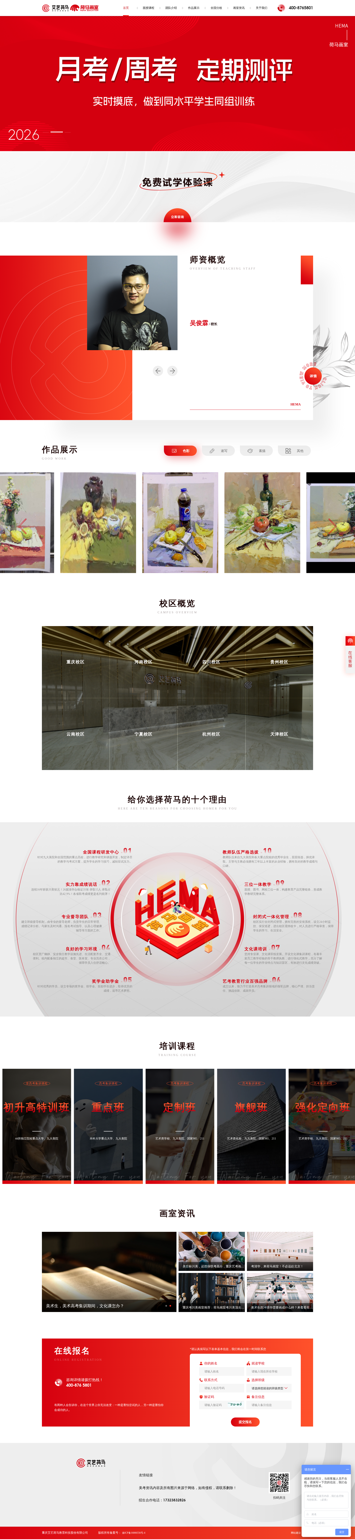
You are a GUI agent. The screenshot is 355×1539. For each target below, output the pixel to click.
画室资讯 (239, 7)
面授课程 (148, 7)
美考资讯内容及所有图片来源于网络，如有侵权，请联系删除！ (188, 1488)
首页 (126, 7)
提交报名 (245, 1422)
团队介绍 (171, 7)
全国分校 (216, 7)
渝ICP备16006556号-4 (133, 1532)
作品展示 (193, 7)
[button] (172, 371)
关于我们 (261, 7)
